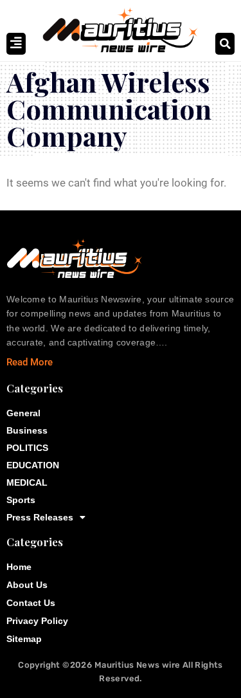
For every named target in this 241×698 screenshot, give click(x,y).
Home (18, 567)
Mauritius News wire (138, 665)
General (23, 413)
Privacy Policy (37, 621)
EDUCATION (32, 465)
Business (27, 430)
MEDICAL (27, 482)
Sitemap (24, 639)
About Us (27, 585)
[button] (225, 43)
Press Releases (39, 517)
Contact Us (30, 603)
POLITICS (27, 448)
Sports (20, 500)
